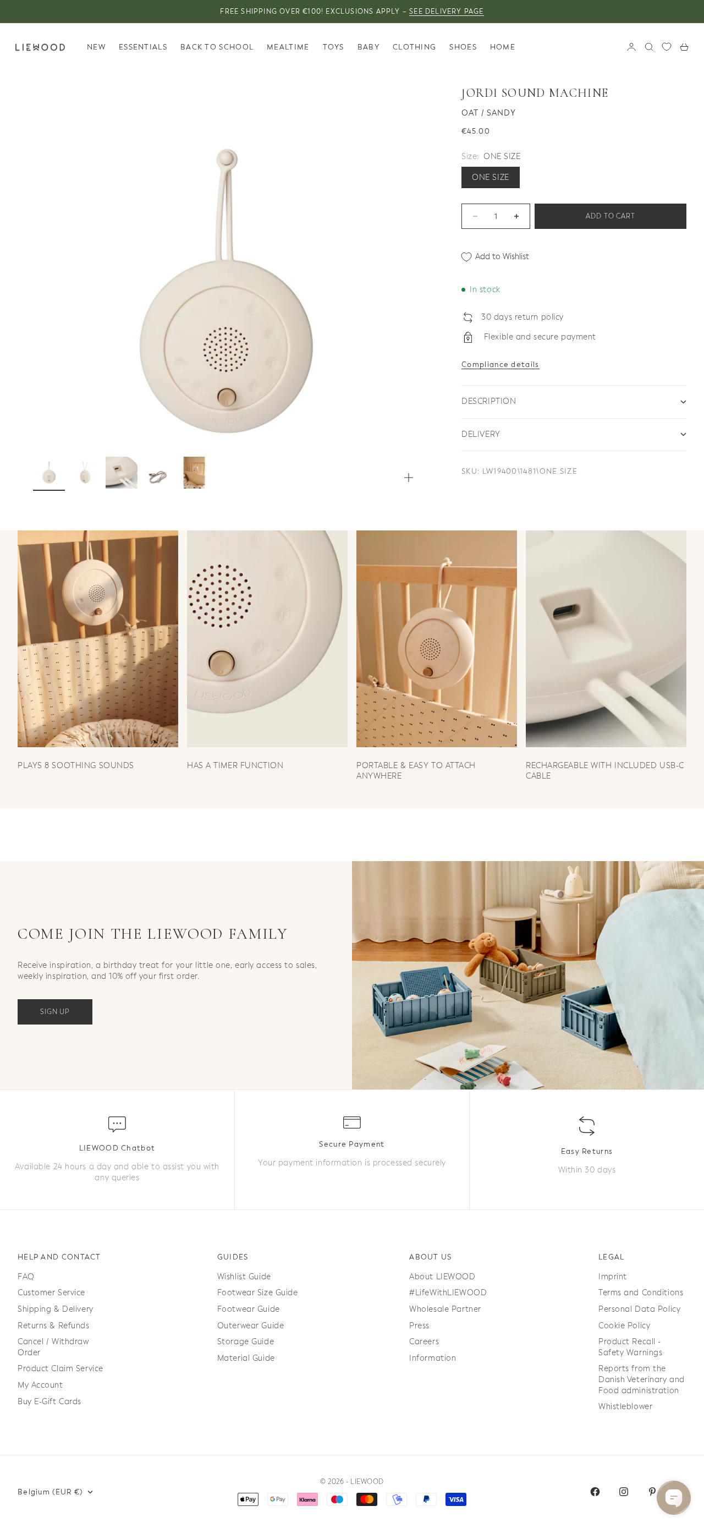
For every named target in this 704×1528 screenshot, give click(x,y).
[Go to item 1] (49, 473)
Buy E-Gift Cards (49, 1401)
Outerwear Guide (250, 1326)
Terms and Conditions (640, 1293)
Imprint (612, 1277)
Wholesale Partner (445, 1309)
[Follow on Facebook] (595, 1491)
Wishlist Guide (244, 1277)
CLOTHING (414, 47)
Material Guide (246, 1358)
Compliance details (500, 364)
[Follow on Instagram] (623, 1491)
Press (419, 1326)
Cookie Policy (624, 1326)
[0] (666, 46)
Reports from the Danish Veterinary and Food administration (641, 1379)
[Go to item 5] (194, 473)
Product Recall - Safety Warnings (630, 1347)
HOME (502, 47)
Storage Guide (245, 1342)
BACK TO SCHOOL (217, 47)
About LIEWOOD (442, 1277)
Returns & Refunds (54, 1326)
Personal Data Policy (639, 1309)
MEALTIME (288, 47)
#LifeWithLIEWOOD (448, 1293)
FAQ (26, 1277)
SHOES (463, 47)
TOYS (333, 47)
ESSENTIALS (143, 47)
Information (432, 1358)
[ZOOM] (409, 478)
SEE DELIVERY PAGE (446, 11)
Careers (424, 1342)
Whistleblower (625, 1406)
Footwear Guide (248, 1309)
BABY (369, 47)
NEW (96, 47)
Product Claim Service (60, 1368)
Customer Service (51, 1293)
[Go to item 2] (85, 473)
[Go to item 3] (122, 473)
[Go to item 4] (158, 473)
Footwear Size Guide (257, 1293)
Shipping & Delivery (56, 1309)
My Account (40, 1385)
